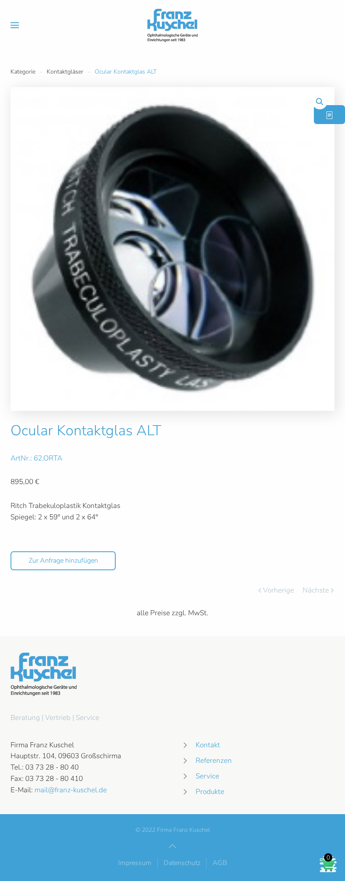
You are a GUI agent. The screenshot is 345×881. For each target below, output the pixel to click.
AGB (219, 863)
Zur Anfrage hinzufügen (63, 560)
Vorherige (278, 590)
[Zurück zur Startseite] (172, 25)
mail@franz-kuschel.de (70, 790)
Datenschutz (182, 863)
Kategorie (23, 72)
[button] (15, 25)
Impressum (134, 863)
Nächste (316, 590)
